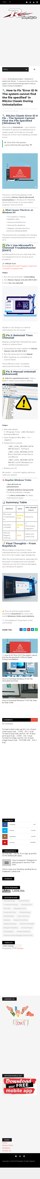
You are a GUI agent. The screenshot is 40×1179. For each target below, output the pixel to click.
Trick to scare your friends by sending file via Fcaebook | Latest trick (19, 870)
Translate (20, 948)
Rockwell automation (15, 79)
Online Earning (24, 912)
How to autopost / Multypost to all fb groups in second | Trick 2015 (24, 862)
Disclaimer (6, 1148)
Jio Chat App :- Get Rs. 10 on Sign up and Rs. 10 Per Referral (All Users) (19, 855)
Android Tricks (23, 901)
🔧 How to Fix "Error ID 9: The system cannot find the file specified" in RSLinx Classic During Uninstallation (19, 657)
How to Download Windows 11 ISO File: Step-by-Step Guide (19, 701)
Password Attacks (23, 931)
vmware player (26, 928)
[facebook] (26, 2)
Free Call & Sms (23, 916)
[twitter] (30, 2)
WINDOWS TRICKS (9, 81)
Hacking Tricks (26, 904)
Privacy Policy (7, 1145)
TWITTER (12, 830)
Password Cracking (20, 920)
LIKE (34, 824)
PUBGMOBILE (9, 916)
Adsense (7, 920)
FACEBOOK (12, 824)
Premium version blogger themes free (18, 935)
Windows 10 (28, 79)
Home (4, 79)
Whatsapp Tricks (20, 908)
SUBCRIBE (33, 842)
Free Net (7, 908)
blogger (34, 720)
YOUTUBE (12, 842)
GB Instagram (8, 931)
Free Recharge (9, 901)
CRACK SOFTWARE (27, 924)
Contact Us (6, 1151)
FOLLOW (33, 830)
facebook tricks (10, 912)
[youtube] (33, 2)
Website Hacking (10, 924)
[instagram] (37, 2)
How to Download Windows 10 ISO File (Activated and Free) (17, 680)
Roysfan (20, 1161)
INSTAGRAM (13, 836)
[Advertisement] (20, 44)
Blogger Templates (11, 928)
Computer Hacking (11, 904)
